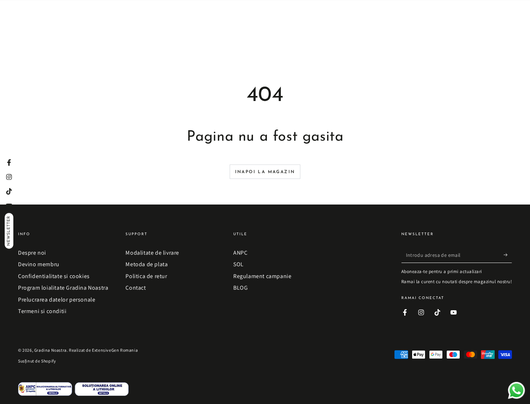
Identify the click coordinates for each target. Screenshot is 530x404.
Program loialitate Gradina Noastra (63, 287)
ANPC (240, 252)
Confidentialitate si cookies (54, 276)
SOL (238, 264)
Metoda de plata (146, 264)
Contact (135, 287)
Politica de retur (146, 276)
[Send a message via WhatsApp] (516, 390)
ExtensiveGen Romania (115, 350)
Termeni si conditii (42, 311)
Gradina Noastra (50, 350)
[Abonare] (508, 255)
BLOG (240, 287)
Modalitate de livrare (152, 252)
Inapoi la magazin (265, 172)
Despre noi (32, 252)
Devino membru (38, 264)
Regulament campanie (262, 276)
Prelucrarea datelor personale (56, 299)
